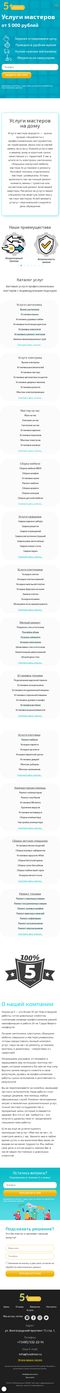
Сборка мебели (30, 463)
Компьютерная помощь (30, 787)
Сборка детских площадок (30, 840)
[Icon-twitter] (46, 1317)
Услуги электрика (30, 357)
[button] (18, 265)
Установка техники (30, 675)
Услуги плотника (29, 735)
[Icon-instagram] (39, 1317)
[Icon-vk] (27, 1317)
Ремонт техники (30, 893)
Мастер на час (30, 410)
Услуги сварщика (30, 516)
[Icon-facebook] (33, 1317)
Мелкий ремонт (30, 622)
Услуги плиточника (30, 569)
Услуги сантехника (29, 304)
